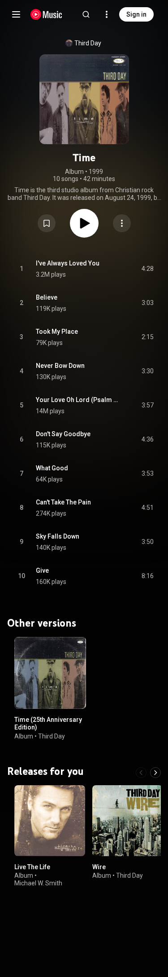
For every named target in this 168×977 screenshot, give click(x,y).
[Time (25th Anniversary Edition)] (50, 673)
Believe (46, 297)
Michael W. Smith (38, 883)
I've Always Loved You (67, 263)
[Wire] (127, 820)
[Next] (155, 773)
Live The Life (32, 866)
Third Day (87, 43)
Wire (99, 866)
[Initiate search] (86, 14)
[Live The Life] (49, 820)
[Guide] (16, 14)
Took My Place (57, 331)
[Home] (46, 14)
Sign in (136, 14)
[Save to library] (46, 223)
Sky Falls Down (57, 536)
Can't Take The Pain (63, 502)
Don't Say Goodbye (63, 434)
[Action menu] (122, 223)
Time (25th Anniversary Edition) (48, 723)
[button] (47, 223)
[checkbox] (147, 269)
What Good (52, 468)
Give (42, 570)
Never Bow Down (60, 365)
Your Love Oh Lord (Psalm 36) (78, 399)
